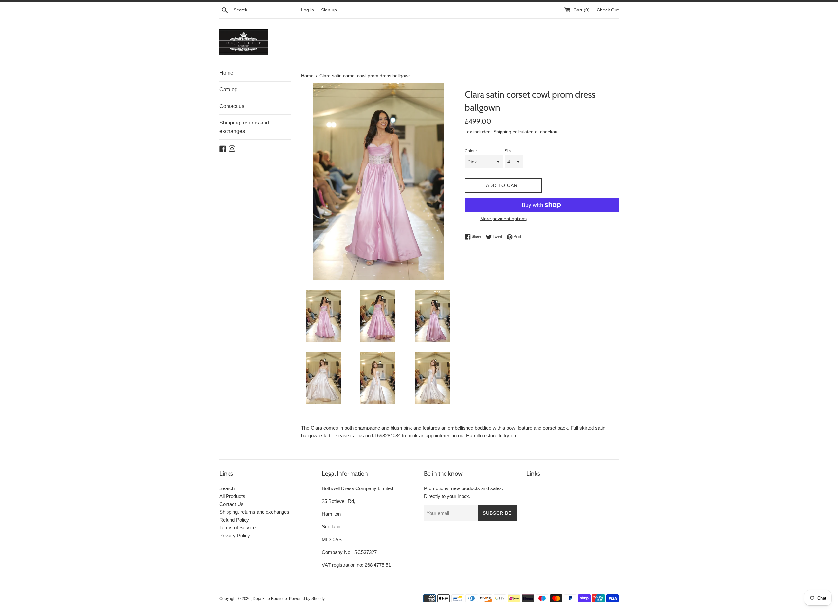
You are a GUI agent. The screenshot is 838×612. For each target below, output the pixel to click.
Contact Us (231, 504)
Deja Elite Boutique (270, 598)
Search (227, 488)
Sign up (329, 10)
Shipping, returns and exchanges (244, 127)
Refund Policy (234, 520)
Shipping (502, 131)
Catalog (228, 89)
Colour (471, 151)
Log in (307, 10)
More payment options (503, 218)
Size (509, 151)
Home (226, 73)
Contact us (231, 106)
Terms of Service (237, 527)
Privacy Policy (234, 535)
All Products (232, 496)
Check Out (608, 10)
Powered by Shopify (307, 598)
